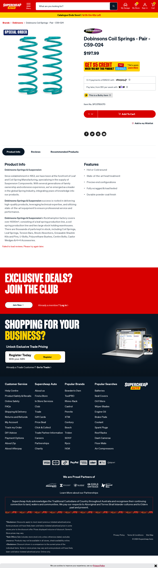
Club (37, 406)
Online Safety (12, 401)
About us (40, 390)
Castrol (69, 406)
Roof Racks (101, 432)
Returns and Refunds (16, 416)
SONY (68, 437)
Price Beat (40, 422)
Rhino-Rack (71, 401)
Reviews (35, 151)
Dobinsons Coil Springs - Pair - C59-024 (45, 22)
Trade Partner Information (49, 432)
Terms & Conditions (135, 535)
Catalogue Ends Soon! (79, 15)
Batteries (100, 390)
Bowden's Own (73, 390)
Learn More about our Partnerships (79, 492)
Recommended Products (65, 151)
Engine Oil (100, 411)
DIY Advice (11, 432)
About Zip (10, 443)
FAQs (8, 406)
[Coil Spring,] (39, 65)
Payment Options (14, 437)
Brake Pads (101, 416)
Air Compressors (104, 448)
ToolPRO (69, 395)
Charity (39, 448)
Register (47, 356)
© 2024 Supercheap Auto (142, 539)
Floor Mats (100, 443)
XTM (67, 416)
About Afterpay (13, 448)
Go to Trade (43, 367)
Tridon (68, 432)
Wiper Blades (102, 406)
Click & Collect (43, 427)
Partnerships (42, 443)
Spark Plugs (101, 427)
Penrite (69, 411)
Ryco (67, 443)
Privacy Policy (99, 565)
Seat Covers (101, 395)
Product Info (13, 151)
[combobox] (91, 114)
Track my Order (13, 427)
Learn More (133, 67)
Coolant (99, 422)
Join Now (17, 304)
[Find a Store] (136, 5)
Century (69, 422)
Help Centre (11, 390)
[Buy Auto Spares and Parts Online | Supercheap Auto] (12, 5)
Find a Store (41, 395)
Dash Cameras (103, 437)
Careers (39, 437)
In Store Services (44, 401)
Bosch (68, 427)
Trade (38, 411)
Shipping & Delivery (16, 411)
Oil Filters (100, 401)
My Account (11, 422)
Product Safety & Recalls (18, 395)
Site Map (149, 535)
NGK (67, 448)
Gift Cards (40, 416)
